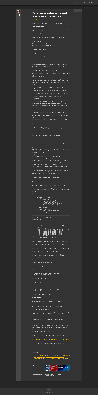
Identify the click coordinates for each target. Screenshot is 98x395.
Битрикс (81, 2)
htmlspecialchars (36, 158)
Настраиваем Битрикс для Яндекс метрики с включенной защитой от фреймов (52, 358)
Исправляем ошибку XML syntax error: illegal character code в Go (50, 374)
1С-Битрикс (77, 10)
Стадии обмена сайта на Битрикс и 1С (42, 354)
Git (84, 2)
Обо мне (77, 2)
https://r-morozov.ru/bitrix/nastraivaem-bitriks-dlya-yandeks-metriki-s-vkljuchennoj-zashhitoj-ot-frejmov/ (50, 339)
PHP (92, 2)
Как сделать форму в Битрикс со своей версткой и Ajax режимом (49, 357)
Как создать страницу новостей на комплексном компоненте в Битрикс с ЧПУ (52, 355)
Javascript (88, 2)
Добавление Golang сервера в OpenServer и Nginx (38, 374)
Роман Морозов (8, 3)
